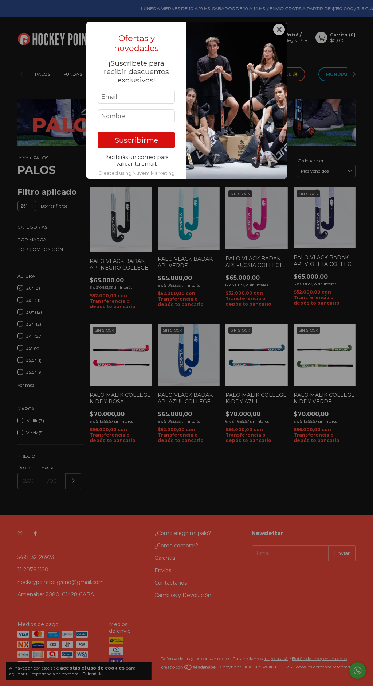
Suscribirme (136, 140)
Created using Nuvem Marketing (136, 173)
